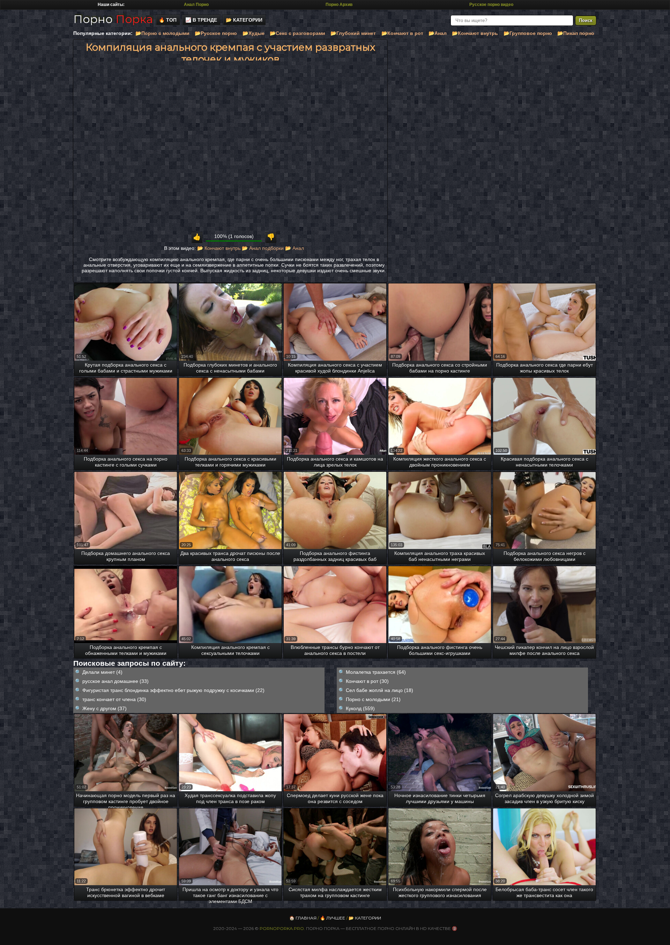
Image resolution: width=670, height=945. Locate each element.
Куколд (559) (360, 708)
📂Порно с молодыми (162, 33)
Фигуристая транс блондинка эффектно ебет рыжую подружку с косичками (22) (173, 690)
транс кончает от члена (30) (114, 699)
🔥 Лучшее (332, 918)
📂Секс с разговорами (297, 33)
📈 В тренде (201, 20)
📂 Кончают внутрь (218, 248)
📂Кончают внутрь (475, 33)
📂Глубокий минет (353, 33)
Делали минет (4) (102, 672)
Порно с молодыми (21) (373, 699)
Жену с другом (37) (104, 708)
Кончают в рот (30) (367, 681)
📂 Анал (294, 248)
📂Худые (254, 33)
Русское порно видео (491, 4)
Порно (113, 19)
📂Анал (438, 33)
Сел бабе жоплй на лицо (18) (379, 690)
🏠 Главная (303, 918)
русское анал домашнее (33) (115, 681)
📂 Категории (244, 20)
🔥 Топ (168, 20)
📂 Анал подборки (263, 248)
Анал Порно (196, 4)
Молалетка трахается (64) (376, 672)
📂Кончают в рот (402, 33)
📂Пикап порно (575, 33)
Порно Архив (339, 4)
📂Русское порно (216, 33)
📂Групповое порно (528, 33)
